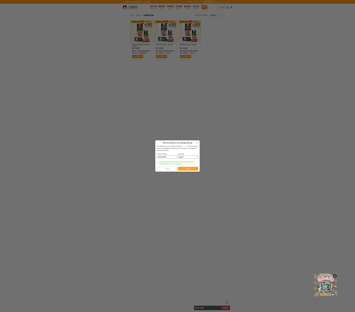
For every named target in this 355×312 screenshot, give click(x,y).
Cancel (167, 168)
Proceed (188, 168)
